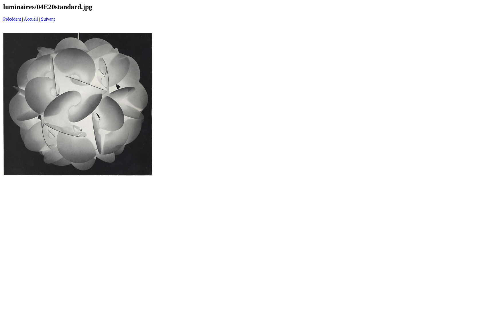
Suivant (48, 19)
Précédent (12, 19)
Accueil (31, 19)
